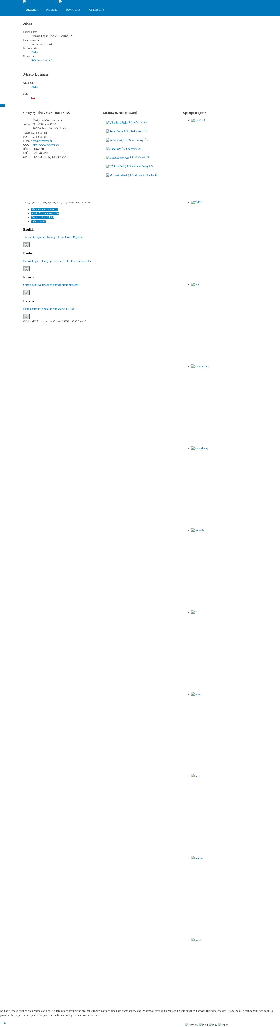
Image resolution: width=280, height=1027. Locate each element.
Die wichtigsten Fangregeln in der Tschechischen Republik (57, 261)
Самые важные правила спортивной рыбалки (51, 284)
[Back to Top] (2, 105)
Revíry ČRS (73, 9)
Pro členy (52, 9)
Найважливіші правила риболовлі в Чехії (49, 308)
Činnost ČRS (97, 9)
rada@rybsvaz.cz (42, 140)
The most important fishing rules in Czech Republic (53, 237)
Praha (34, 52)
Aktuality (32, 9)
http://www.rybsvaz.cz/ (46, 144)
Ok (4, 1023)
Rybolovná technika (42, 60)
